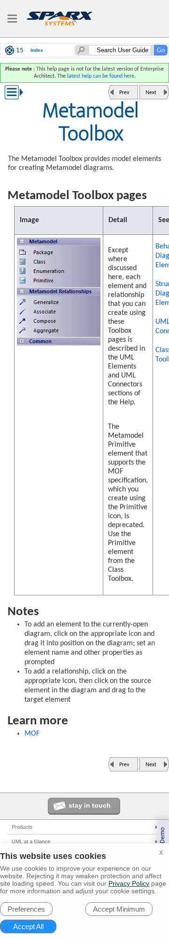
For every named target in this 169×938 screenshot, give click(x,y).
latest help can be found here (100, 76)
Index (37, 50)
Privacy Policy (128, 883)
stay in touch (90, 805)
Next (151, 93)
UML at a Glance (31, 841)
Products (22, 827)
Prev (124, 93)
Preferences (26, 909)
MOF (31, 734)
